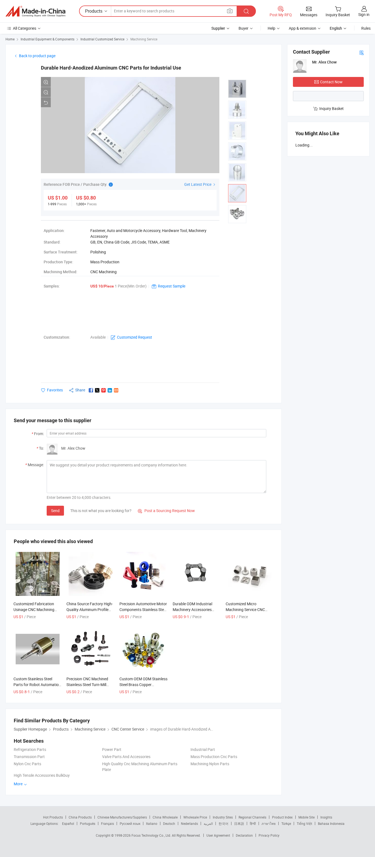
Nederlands (189, 823)
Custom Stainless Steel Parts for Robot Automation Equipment (37, 684)
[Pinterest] (103, 390)
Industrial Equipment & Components (47, 39)
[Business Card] (361, 52)
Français (107, 823)
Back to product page (37, 55)
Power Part (111, 749)
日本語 (239, 823)
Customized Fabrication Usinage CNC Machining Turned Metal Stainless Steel (37, 609)
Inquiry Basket (331, 108)
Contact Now (331, 81)
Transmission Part (29, 756)
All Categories (24, 28)
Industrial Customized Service (102, 39)
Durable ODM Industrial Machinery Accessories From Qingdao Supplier (192, 609)
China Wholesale (165, 817)
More (18, 783)
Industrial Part (203, 749)
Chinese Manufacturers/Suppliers (122, 817)
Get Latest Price (198, 184)
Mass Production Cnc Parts (214, 756)
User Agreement (218, 835)
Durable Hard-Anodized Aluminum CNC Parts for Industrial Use (111, 68)
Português (87, 823)
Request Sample (171, 286)
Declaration (244, 835)
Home (10, 39)
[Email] (116, 390)
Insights (326, 817)
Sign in (364, 14)
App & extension (302, 28)
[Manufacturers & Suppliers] (35, 11)
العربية (208, 823)
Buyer (243, 28)
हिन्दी (253, 823)
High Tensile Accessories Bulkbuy (42, 775)
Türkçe (286, 823)
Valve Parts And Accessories (126, 756)
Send (55, 510)
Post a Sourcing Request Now (166, 510)
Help (271, 28)
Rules (366, 28)
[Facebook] (91, 390)
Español (68, 823)
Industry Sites (223, 817)
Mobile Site (306, 817)
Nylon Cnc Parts (27, 763)
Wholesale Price (195, 817)
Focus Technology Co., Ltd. (151, 835)
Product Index (282, 817)
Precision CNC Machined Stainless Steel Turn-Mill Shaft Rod (87, 684)
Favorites (55, 389)
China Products (80, 817)
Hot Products (53, 817)
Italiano (151, 823)
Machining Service (143, 39)
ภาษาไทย (269, 823)
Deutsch (169, 823)
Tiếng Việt (304, 823)
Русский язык (130, 823)
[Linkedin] (110, 390)
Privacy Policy (269, 835)
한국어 (223, 823)
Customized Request (134, 337)
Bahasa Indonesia (331, 823)
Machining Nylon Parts (210, 763)
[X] (97, 390)
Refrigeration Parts (30, 749)
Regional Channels (252, 817)
